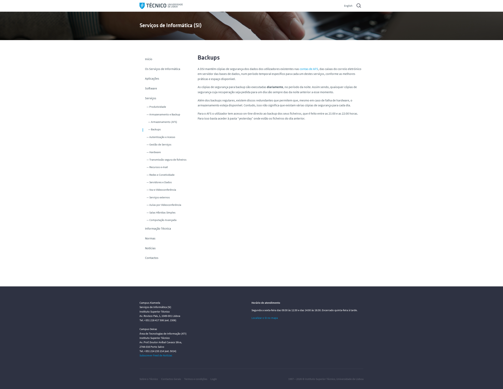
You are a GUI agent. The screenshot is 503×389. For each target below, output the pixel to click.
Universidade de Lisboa (349, 379)
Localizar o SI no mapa (265, 318)
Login (213, 379)
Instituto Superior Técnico (320, 379)
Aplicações (152, 78)
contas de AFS (309, 69)
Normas (150, 238)
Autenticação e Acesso (162, 137)
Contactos (151, 258)
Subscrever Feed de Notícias (156, 355)
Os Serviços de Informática (162, 69)
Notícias (150, 248)
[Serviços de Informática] (161, 6)
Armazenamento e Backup (164, 114)
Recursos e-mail (158, 167)
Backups (156, 129)
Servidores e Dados (160, 182)
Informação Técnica (158, 228)
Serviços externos (159, 197)
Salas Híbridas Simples (162, 212)
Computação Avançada (162, 220)
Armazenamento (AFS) (164, 122)
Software (151, 88)
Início (148, 59)
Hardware (155, 152)
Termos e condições (195, 379)
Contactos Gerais (171, 379)
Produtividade (157, 107)
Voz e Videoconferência (162, 189)
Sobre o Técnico (149, 379)
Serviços (150, 98)
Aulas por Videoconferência (165, 205)
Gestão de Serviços (160, 144)
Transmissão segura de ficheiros (167, 159)
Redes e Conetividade (161, 175)
